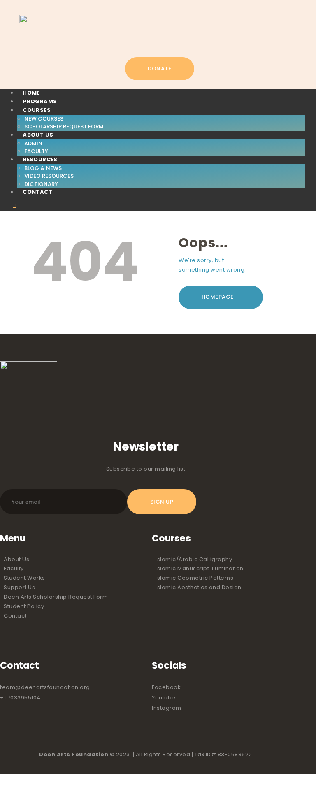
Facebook (166, 687)
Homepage (218, 297)
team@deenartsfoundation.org (45, 687)
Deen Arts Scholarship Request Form (56, 597)
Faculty (14, 568)
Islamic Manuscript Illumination (200, 568)
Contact (15, 616)
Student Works (24, 578)
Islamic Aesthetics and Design (199, 587)
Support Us (19, 587)
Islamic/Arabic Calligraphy (194, 559)
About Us (16, 559)
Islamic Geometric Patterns (194, 578)
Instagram (166, 708)
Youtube (164, 697)
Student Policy (24, 606)
